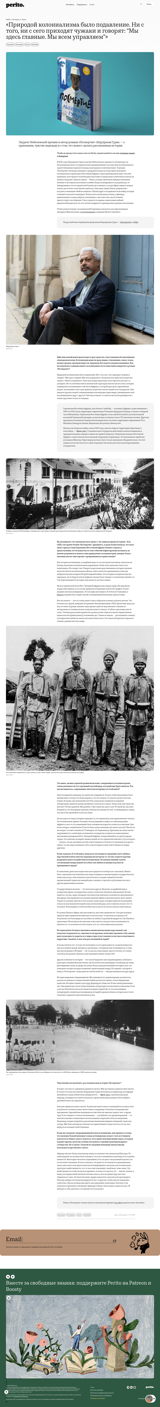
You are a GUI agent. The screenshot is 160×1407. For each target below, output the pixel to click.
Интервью (19, 44)
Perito (8, 19)
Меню (149, 4)
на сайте (118, 1203)
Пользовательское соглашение (101, 1396)
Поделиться (6, 1385)
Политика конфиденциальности (102, 1393)
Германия (10, 44)
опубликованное (87, 212)
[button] (8, 1277)
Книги (24, 19)
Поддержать (82, 4)
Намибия (35, 44)
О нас (92, 4)
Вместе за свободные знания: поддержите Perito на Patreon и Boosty (78, 1286)
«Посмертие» (125, 222)
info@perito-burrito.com (21, 1396)
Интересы (70, 4)
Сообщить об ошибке (97, 1398)
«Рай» (135, 222)
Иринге (60, 595)
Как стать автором (96, 1390)
